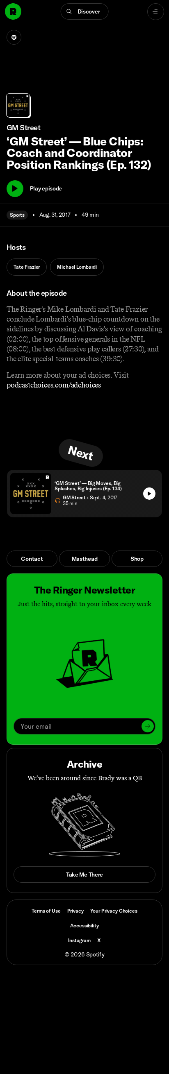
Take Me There (84, 874)
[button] (85, 11)
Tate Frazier (27, 267)
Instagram (79, 940)
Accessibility (84, 925)
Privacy (75, 911)
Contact (32, 558)
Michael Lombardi (77, 267)
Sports (17, 215)
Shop (137, 558)
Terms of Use (46, 911)
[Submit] (148, 726)
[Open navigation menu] (155, 11)
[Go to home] (13, 11)
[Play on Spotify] (14, 37)
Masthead (85, 558)
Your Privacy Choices (113, 911)
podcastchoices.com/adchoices (54, 385)
